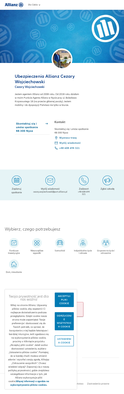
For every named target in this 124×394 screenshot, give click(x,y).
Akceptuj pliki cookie (64, 300)
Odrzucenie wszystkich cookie (64, 321)
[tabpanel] (86, 137)
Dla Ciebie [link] (33, 4)
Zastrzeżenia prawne (98, 383)
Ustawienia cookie (64, 341)
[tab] (32, 127)
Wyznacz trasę (68, 137)
